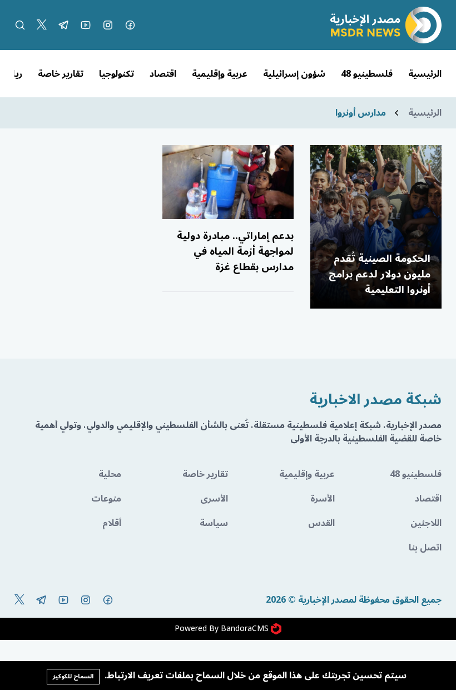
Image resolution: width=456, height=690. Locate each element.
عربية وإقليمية (219, 74)
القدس (321, 523)
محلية (109, 474)
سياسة (214, 523)
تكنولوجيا (116, 74)
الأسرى (214, 498)
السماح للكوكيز (73, 676)
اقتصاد (163, 74)
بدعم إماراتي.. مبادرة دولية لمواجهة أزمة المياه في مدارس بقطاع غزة (235, 251)
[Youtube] (85, 25)
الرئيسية (425, 74)
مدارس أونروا (360, 113)
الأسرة (322, 498)
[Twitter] (42, 25)
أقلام (111, 523)
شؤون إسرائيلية (294, 74)
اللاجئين (426, 523)
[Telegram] (63, 25)
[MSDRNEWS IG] (107, 25)
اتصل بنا (425, 547)
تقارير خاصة (60, 74)
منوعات (106, 498)
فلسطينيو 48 (367, 74)
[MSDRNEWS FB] (130, 25)
